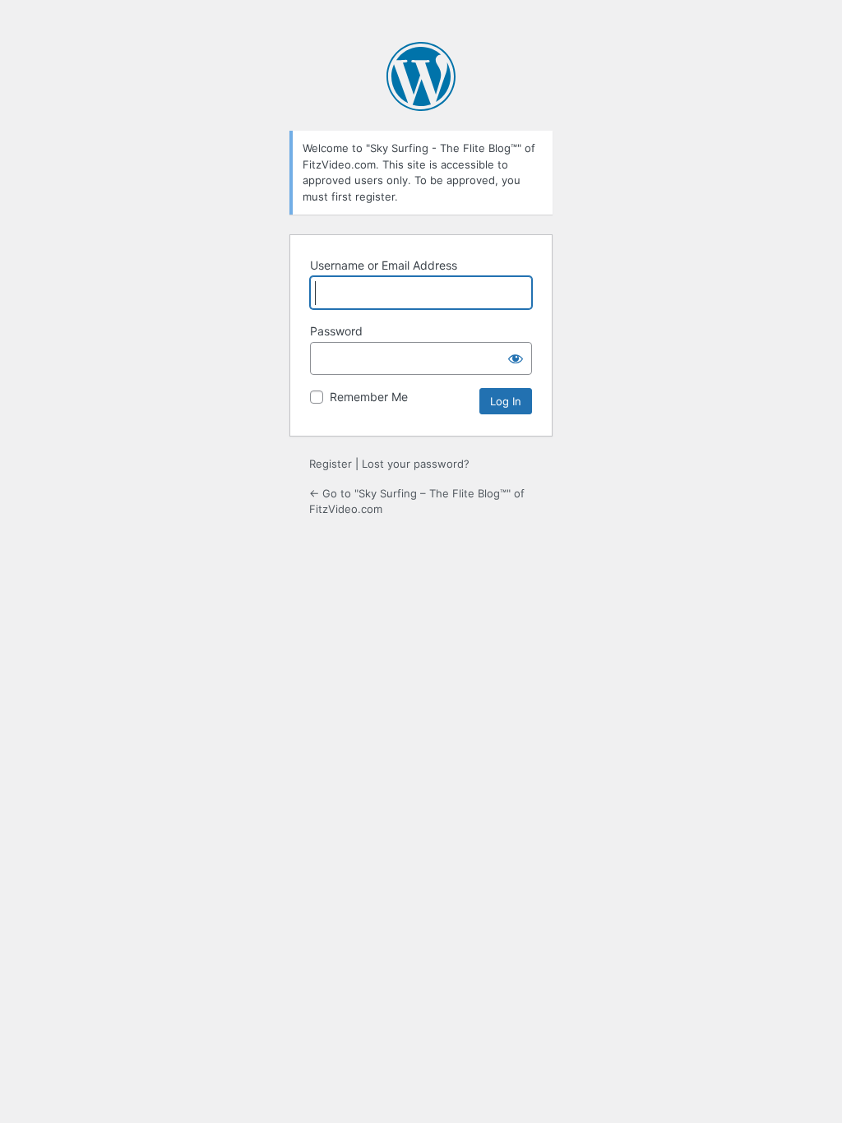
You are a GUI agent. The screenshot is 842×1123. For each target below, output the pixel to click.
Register (330, 463)
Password (336, 331)
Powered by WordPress (421, 76)
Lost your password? (416, 463)
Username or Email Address (383, 265)
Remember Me (369, 397)
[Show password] (515, 358)
